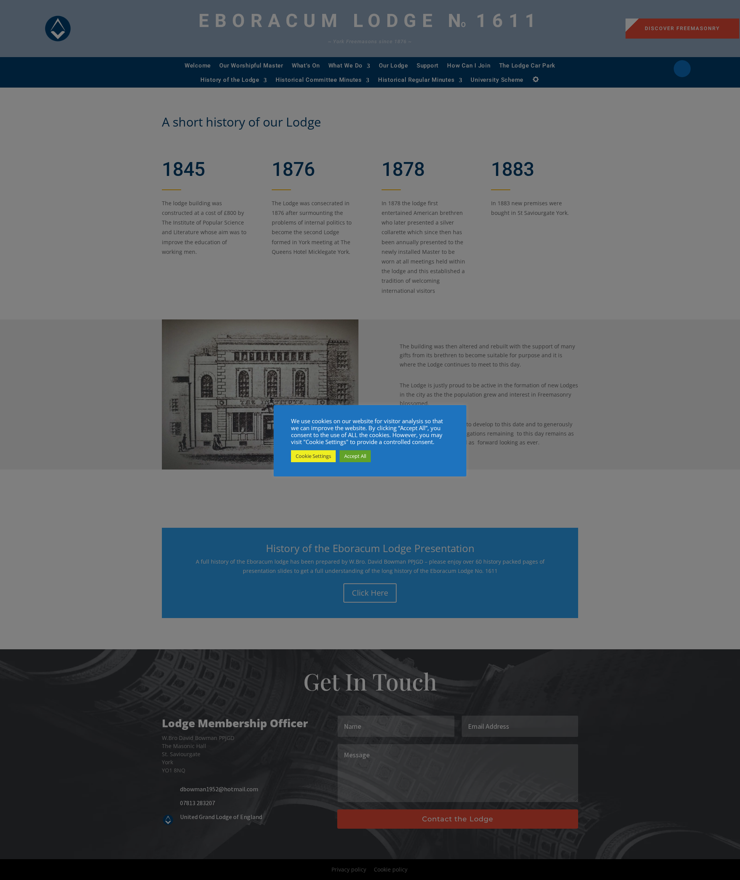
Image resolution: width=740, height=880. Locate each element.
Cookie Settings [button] (313, 456)
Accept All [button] (355, 456)
